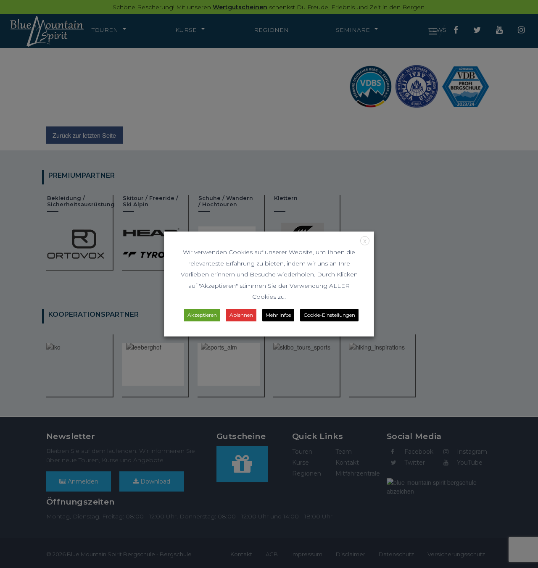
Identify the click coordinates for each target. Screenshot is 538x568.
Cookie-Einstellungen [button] (329, 315)
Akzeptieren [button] (202, 315)
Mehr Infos (278, 315)
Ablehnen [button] (241, 315)
